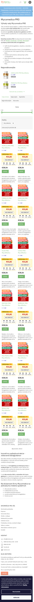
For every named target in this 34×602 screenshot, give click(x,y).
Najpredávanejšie (6, 103)
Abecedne (16, 103)
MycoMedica (9, 125)
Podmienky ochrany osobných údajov (11, 522)
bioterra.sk (7, 549)
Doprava (3, 511)
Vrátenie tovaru (5, 520)
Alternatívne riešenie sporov (8, 527)
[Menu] (30, 2)
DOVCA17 (8, 161)
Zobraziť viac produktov (15, 94)
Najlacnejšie (14, 99)
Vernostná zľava (5, 513)
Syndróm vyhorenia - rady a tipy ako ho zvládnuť (14, 563)
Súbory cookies (5, 524)
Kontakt (3, 529)
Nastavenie (16, 592)
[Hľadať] (20, 2)
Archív (4, 572)
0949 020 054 (7, 543)
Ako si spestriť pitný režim (8, 569)
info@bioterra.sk (8, 538)
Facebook (6, 546)
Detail (5, 173)
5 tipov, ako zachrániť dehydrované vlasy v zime (14, 561)
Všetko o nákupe (5, 515)
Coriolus (19, 43)
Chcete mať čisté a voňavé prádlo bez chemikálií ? (14, 566)
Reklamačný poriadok (7, 517)
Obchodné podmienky (7, 508)
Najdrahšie (22, 99)
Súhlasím (16, 598)
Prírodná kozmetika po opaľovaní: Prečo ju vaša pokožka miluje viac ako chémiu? (16, 557)
